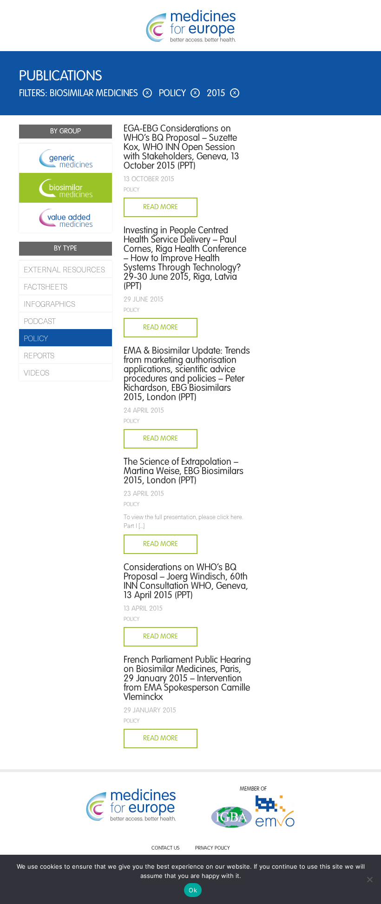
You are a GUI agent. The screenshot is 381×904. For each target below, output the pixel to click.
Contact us (165, 848)
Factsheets (45, 286)
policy (178, 94)
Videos (36, 372)
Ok (193, 890)
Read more (160, 544)
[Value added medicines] (65, 217)
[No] (369, 879)
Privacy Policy (212, 848)
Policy (36, 337)
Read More (160, 207)
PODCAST (40, 320)
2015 (221, 94)
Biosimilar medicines (99, 94)
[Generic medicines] (65, 158)
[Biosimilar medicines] (65, 188)
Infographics (49, 303)
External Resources (64, 269)
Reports (39, 355)
